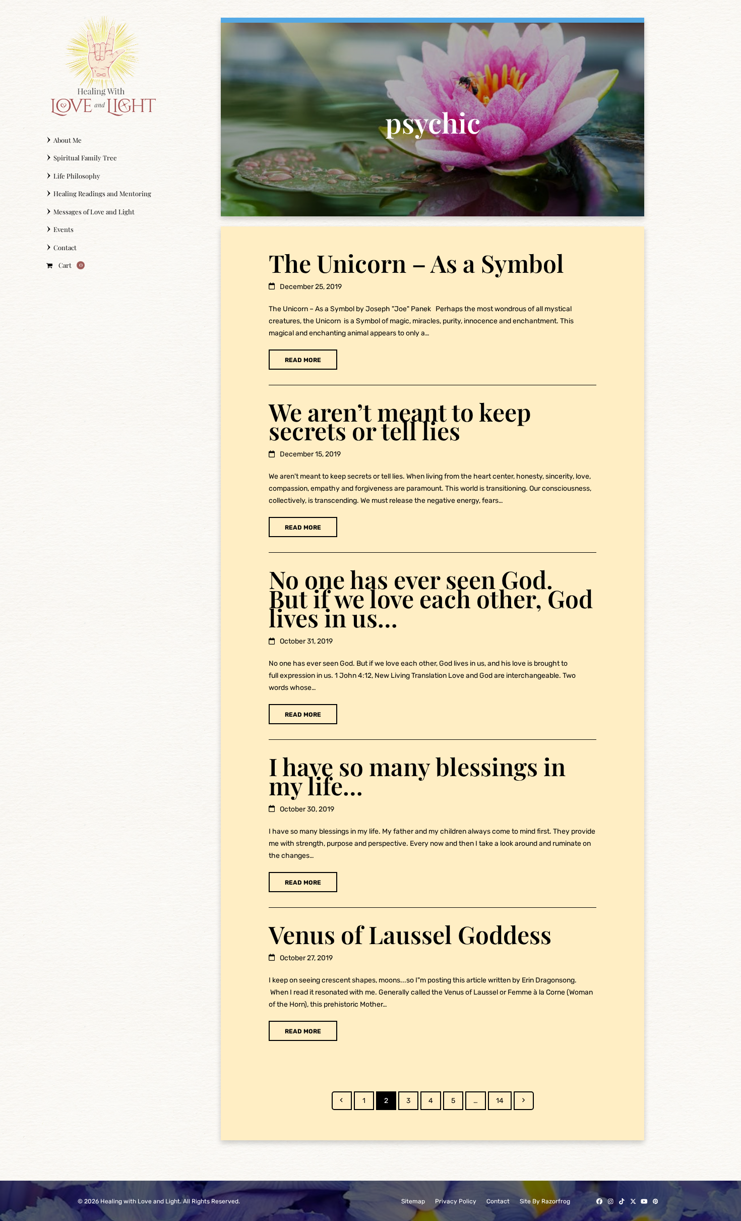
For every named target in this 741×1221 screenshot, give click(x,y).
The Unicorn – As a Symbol (416, 263)
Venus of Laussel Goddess (410, 934)
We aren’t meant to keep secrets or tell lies (400, 421)
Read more (303, 360)
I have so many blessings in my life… (417, 775)
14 (504, 1100)
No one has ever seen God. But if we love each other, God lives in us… (431, 598)
